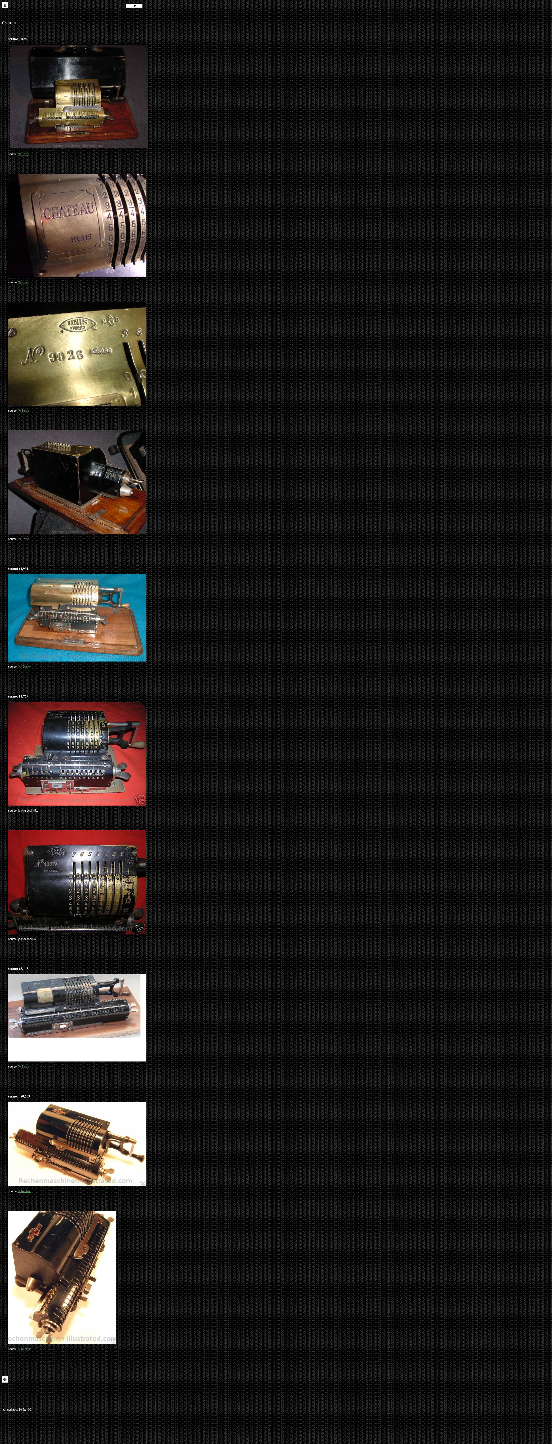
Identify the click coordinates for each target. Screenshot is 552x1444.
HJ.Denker (24, 666)
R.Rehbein (24, 1191)
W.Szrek (23, 154)
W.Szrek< (24, 1066)
